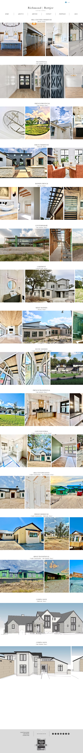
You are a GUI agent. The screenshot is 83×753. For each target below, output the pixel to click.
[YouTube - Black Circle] (68, 734)
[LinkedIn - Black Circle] (66, 734)
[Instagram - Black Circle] (53, 734)
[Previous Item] (2, 39)
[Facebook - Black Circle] (58, 734)
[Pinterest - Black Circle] (55, 734)
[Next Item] (81, 39)
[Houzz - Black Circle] (61, 734)
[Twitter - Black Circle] (63, 734)
